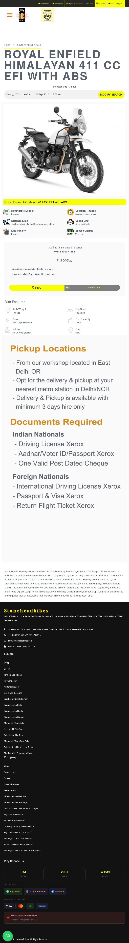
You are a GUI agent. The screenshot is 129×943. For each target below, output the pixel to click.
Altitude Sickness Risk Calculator (19, 844)
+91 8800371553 (58, 4)
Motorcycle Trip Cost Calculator (18, 838)
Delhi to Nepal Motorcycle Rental (18, 747)
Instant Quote (89, 4)
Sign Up (120, 4)
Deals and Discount (13, 693)
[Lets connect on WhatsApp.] (8, 936)
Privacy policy (10, 681)
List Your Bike (102, 4)
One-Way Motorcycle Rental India (19, 826)
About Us (8, 766)
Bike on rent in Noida (13, 711)
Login (112, 4)
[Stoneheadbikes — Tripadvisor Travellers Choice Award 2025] (47, 14)
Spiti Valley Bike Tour (13, 735)
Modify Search (111, 94)
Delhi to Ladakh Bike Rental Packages (21, 808)
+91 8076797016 (44, 4)
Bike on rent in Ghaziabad (15, 796)
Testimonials (10, 790)
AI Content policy (11, 687)
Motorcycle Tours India (14, 723)
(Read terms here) (45, 269)
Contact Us (9, 772)
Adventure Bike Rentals (14, 820)
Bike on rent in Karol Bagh (15, 802)
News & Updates (11, 784)
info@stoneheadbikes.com (75, 4)
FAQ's (6, 663)
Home (7, 45)
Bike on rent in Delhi (13, 705)
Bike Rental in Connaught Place (18, 753)
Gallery (7, 669)
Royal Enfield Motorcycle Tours (18, 832)
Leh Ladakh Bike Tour (13, 729)
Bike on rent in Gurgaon (14, 717)
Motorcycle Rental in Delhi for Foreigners (22, 850)
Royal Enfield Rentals (13, 814)
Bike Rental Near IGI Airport (16, 699)
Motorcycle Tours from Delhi (16, 741)
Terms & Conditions (37, 274)
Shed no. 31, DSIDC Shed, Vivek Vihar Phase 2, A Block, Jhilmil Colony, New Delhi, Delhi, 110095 (51, 629)
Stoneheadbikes (20, 939)
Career (7, 778)
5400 (37, 287)
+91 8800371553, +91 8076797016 (24, 635)
